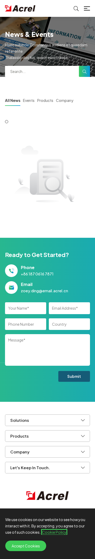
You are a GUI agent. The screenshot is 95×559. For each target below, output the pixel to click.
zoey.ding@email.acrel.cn (44, 290)
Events (29, 100)
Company (64, 100)
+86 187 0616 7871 (37, 273)
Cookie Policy (54, 532)
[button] (6, 121)
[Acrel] (20, 8)
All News (12, 100)
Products (45, 100)
